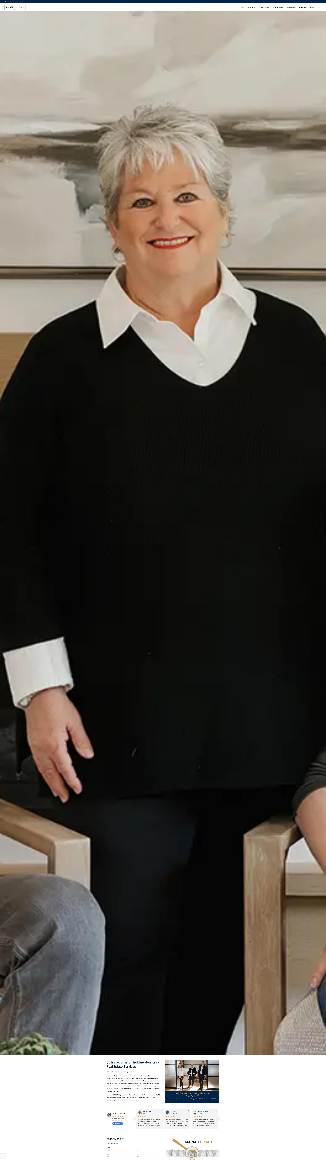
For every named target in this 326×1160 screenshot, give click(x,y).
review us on (116, 1123)
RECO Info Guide (11, 2)
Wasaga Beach (152, 1097)
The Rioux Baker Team (120, 1114)
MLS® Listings (117, 1095)
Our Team (250, 7)
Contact (312, 7)
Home (242, 7)
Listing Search (290, 7)
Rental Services (263, 7)
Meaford (145, 1097)
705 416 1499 (19, 2)
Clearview (111, 1100)
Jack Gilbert (146, 1111)
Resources (302, 7)
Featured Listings (277, 7)
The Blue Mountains (147, 1095)
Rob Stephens (202, 1111)
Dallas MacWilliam (175, 1111)
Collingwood (137, 1095)
